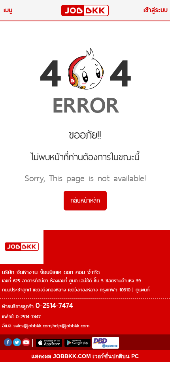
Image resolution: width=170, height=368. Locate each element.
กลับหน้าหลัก (85, 200)
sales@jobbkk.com (32, 326)
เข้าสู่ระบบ (156, 10)
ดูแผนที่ (142, 290)
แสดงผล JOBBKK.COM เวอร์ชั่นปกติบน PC (85, 356)
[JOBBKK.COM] (85, 10)
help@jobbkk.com (71, 326)
